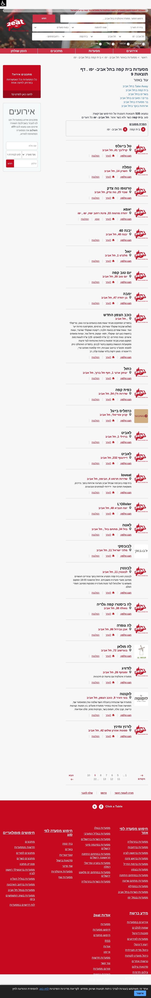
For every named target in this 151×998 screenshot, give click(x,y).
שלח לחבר (87, 793)
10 (88, 775)
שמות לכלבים (140, 927)
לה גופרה (124, 625)
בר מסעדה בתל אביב (135, 102)
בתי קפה (67, 843)
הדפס (104, 793)
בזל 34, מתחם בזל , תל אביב (109, 529)
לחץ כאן (44, 988)
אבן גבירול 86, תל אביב (112, 629)
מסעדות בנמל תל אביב (21, 890)
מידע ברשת (139, 913)
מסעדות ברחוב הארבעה (21, 884)
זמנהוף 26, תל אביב (115, 672)
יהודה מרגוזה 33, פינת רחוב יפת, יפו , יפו (102, 213)
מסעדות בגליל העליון (22, 878)
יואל (128, 252)
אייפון (107, 951)
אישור (140, 993)
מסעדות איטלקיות (62, 871)
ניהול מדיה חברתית (136, 949)
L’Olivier (124, 504)
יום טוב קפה (121, 273)
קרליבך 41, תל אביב (114, 150)
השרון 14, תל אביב (115, 171)
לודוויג (126, 668)
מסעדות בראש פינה (136, 858)
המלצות (95, 155)
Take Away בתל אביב (135, 86)
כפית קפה (123, 390)
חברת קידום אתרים (136, 977)
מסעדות (94, 51)
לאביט (126, 433)
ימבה (127, 294)
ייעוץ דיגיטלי (141, 944)
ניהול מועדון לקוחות (136, 955)
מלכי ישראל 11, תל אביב (112, 550)
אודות (106, 946)
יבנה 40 (125, 230)
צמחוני (137, 43)
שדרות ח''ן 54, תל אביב (113, 393)
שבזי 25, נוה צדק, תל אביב (110, 192)
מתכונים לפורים (25, 852)
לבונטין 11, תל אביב (114, 571)
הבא (71, 775)
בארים (69, 849)
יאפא (127, 209)
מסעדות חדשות (101, 957)
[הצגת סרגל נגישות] (3, 3)
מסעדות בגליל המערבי (97, 833)
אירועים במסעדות (137, 922)
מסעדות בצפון (139, 869)
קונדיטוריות (66, 854)
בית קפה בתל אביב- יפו (87, 57)
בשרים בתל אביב (138, 94)
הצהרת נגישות (101, 974)
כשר (109, 43)
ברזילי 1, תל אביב (116, 436)
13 (104, 779)
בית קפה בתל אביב (137, 90)
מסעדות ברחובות (138, 847)
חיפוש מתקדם (101, 935)
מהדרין (94, 43)
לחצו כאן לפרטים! (21, 94)
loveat (126, 475)
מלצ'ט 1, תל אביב (116, 255)
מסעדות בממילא (138, 886)
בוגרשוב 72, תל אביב (114, 650)
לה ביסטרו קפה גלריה (114, 604)
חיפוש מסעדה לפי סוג (58, 833)
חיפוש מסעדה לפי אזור (134, 831)
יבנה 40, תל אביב (116, 234)
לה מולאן (124, 647)
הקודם (141, 779)
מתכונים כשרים (26, 858)
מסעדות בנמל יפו (138, 897)
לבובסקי (124, 546)
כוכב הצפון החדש (117, 315)
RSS (107, 940)
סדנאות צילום (140, 966)
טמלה (126, 167)
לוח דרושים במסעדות (22, 904)
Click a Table (113, 806)
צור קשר (105, 963)
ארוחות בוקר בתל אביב (134, 105)
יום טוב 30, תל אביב (114, 276)
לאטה (126, 525)
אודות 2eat (101, 915)
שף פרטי (67, 865)
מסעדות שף (65, 877)
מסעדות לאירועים (137, 938)
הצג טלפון (126, 155)
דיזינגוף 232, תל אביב (113, 457)
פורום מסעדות (101, 968)
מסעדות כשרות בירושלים (95, 839)
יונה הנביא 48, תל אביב (113, 508)
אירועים (132, 51)
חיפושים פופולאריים (19, 833)
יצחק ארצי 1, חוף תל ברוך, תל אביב (105, 372)
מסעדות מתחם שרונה (135, 880)
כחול (127, 369)
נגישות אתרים (140, 961)
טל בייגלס (123, 146)
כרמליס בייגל (120, 411)
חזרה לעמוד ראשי (124, 793)
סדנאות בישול (64, 860)
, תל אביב (121, 318)
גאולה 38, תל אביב (115, 608)
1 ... (125, 775)
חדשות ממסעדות (24, 847)
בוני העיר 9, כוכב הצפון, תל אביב (107, 697)
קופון (96, 219)
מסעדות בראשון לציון (135, 852)
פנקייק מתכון (27, 863)
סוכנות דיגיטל (140, 933)
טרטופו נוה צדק (119, 188)
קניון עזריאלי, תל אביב (113, 414)
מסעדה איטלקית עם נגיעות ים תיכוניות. (112, 676)
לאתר (108, 155)
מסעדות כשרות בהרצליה (95, 881)
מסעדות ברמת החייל (135, 863)
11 (118, 779)
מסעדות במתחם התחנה (133, 875)
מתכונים (57, 51)
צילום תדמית (140, 972)
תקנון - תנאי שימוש (99, 979)
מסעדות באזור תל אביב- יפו (120, 57)
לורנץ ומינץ (122, 727)
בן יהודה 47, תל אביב (114, 297)
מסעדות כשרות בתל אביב (133, 891)
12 (111, 779)
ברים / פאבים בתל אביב (134, 98)
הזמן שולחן (19, 51)
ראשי (144, 57)
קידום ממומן (140, 983)
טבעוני (122, 43)
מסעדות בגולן (102, 827)
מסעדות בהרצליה (137, 841)
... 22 (96, 779)
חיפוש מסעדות (101, 929)
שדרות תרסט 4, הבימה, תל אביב (107, 478)
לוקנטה (125, 694)
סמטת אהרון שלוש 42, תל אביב (107, 730)
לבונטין (125, 568)
